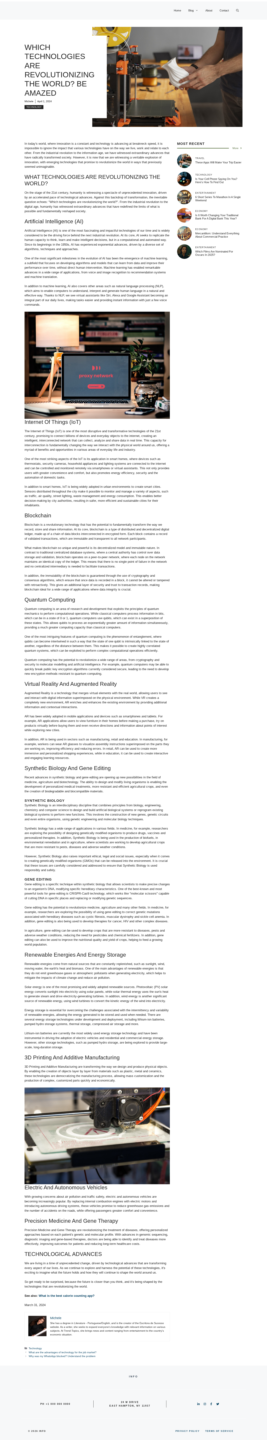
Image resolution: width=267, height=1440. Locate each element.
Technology (34, 107)
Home (177, 10)
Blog (191, 10)
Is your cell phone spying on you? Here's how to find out (216, 180)
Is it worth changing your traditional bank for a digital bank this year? (216, 216)
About (208, 10)
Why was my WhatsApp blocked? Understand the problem (62, 1356)
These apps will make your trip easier (218, 162)
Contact (224, 10)
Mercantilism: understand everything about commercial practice (217, 235)
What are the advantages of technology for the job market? (62, 1352)
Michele (29, 101)
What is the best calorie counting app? (66, 1296)
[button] (237, 10)
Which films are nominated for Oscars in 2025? (214, 253)
